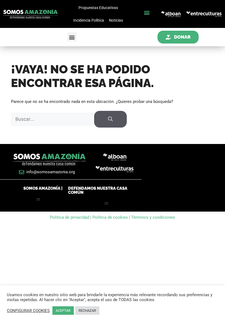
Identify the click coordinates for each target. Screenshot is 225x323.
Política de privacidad (70, 217)
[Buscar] (110, 119)
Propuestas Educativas (98, 7)
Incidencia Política (88, 20)
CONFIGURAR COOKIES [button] (28, 310)
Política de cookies (110, 217)
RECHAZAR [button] (87, 310)
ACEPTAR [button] (63, 310)
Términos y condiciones (153, 217)
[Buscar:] (52, 119)
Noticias (116, 20)
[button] (146, 12)
